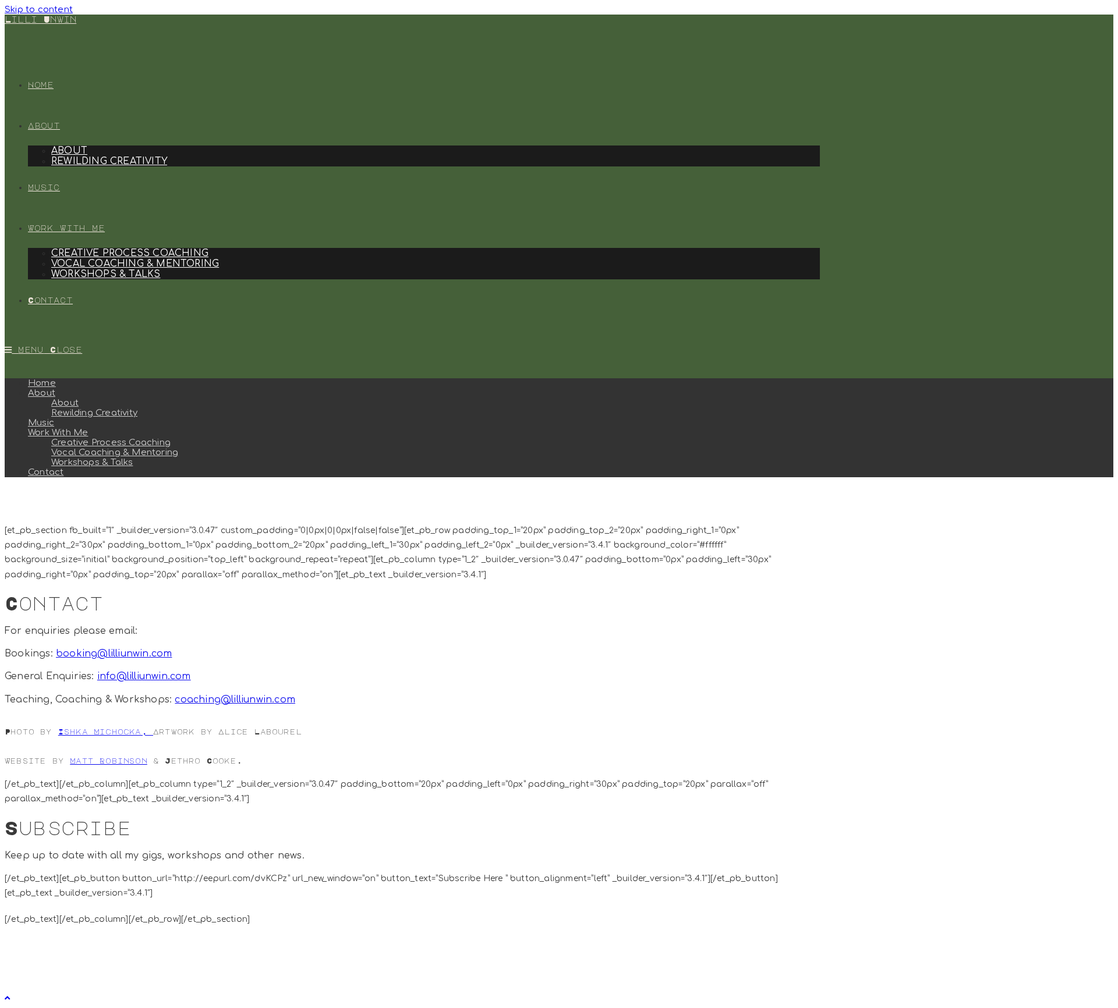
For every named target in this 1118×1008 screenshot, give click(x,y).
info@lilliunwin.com (144, 676)
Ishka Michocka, (105, 731)
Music (41, 423)
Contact (45, 472)
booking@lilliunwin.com (114, 653)
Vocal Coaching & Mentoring (114, 452)
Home (42, 383)
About (41, 393)
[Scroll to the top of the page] (7, 998)
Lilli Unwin (40, 19)
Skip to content (39, 10)
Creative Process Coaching (111, 443)
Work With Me (58, 433)
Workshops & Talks (92, 462)
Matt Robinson (108, 760)
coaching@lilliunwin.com (235, 699)
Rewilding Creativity (94, 413)
